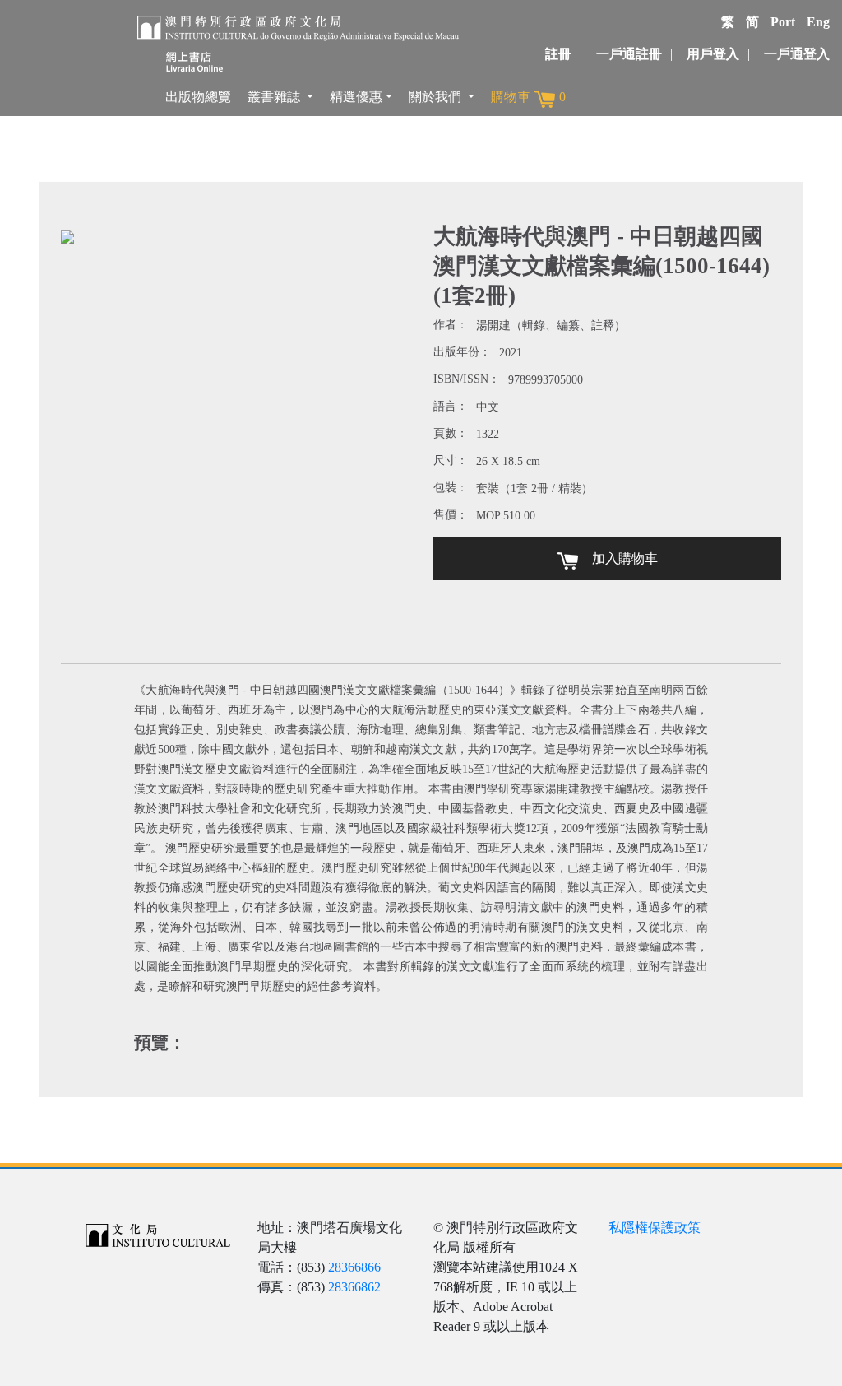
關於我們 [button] (437, 97)
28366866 (354, 1267)
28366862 (354, 1287)
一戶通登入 (797, 54)
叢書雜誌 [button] (275, 97)
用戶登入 (713, 54)
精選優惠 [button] (356, 97)
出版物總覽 (198, 97)
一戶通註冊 (629, 54)
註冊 (558, 54)
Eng (818, 22)
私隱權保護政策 (654, 1228)
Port (782, 22)
